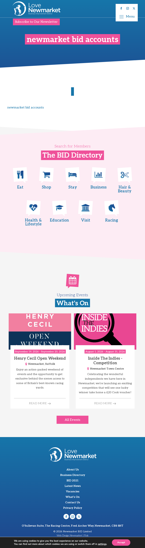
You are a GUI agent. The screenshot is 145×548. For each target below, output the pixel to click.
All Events (72, 420)
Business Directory (72, 475)
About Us (72, 469)
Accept (121, 542)
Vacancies (72, 491)
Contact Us (72, 502)
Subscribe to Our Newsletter (36, 22)
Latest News (73, 486)
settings (102, 544)
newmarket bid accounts (25, 107)
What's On (73, 497)
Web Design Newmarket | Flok (73, 535)
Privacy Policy (72, 507)
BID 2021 (72, 480)
